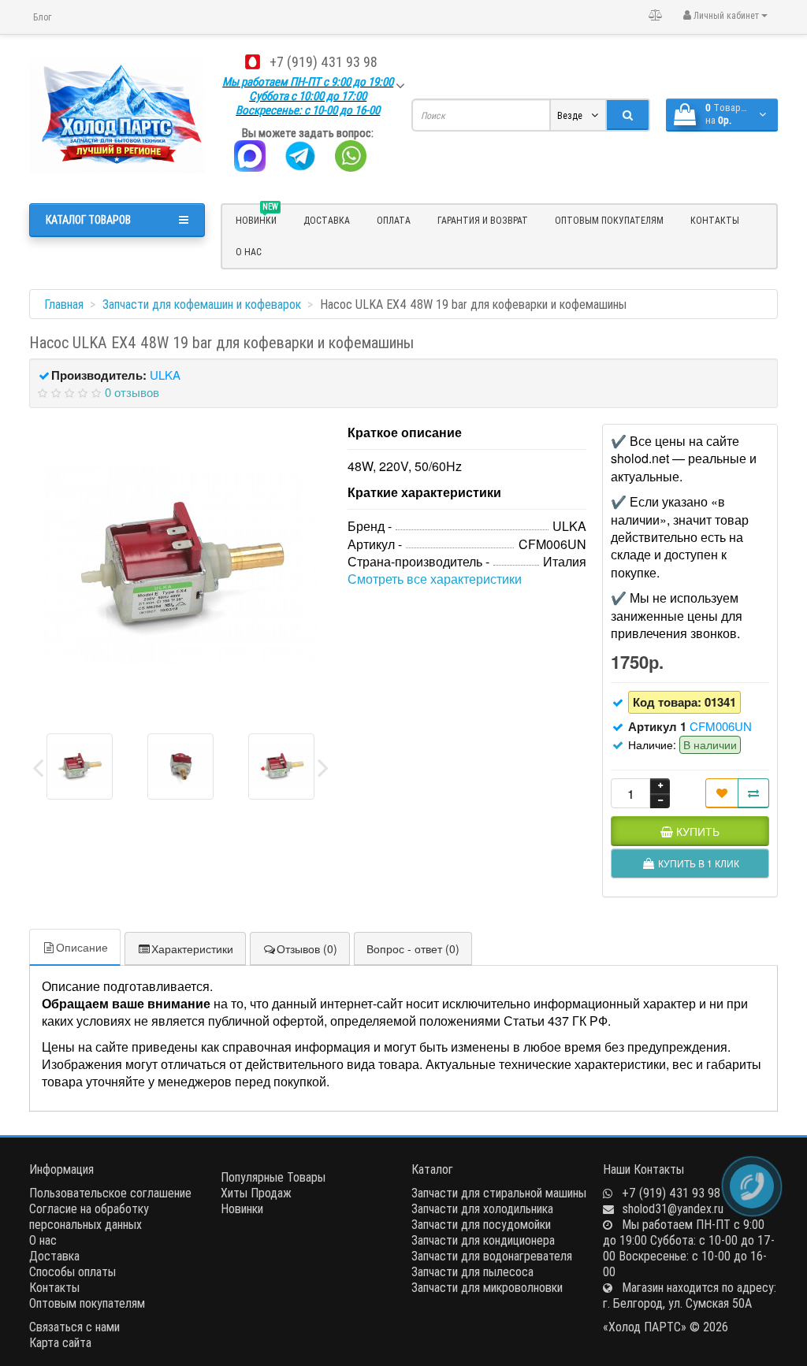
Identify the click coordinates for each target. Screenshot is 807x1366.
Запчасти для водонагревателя (491, 1256)
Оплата (394, 220)
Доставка (326, 220)
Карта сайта (60, 1342)
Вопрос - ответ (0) (412, 948)
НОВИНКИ (257, 218)
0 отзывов (132, 392)
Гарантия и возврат (482, 220)
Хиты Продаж (256, 1193)
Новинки (242, 1208)
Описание (82, 947)
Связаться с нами (74, 1326)
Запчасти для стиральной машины (498, 1193)
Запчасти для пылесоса (472, 1271)
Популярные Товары (273, 1177)
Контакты (714, 220)
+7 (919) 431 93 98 (323, 62)
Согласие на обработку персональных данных (89, 1216)
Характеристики (192, 948)
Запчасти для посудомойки (481, 1224)
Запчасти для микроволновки (487, 1287)
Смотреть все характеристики (435, 579)
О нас (249, 252)
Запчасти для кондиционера (483, 1240)
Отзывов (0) (307, 948)
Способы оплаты (72, 1271)
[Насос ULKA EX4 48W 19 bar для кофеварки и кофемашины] (180, 565)
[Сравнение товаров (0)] (655, 15)
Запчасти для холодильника (482, 1208)
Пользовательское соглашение (110, 1193)
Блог (42, 17)
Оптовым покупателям (609, 220)
